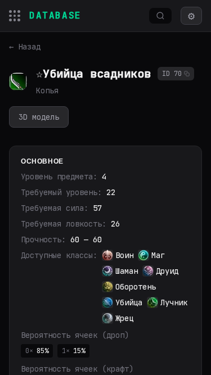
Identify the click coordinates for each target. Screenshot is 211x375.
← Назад (25, 47)
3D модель (39, 117)
